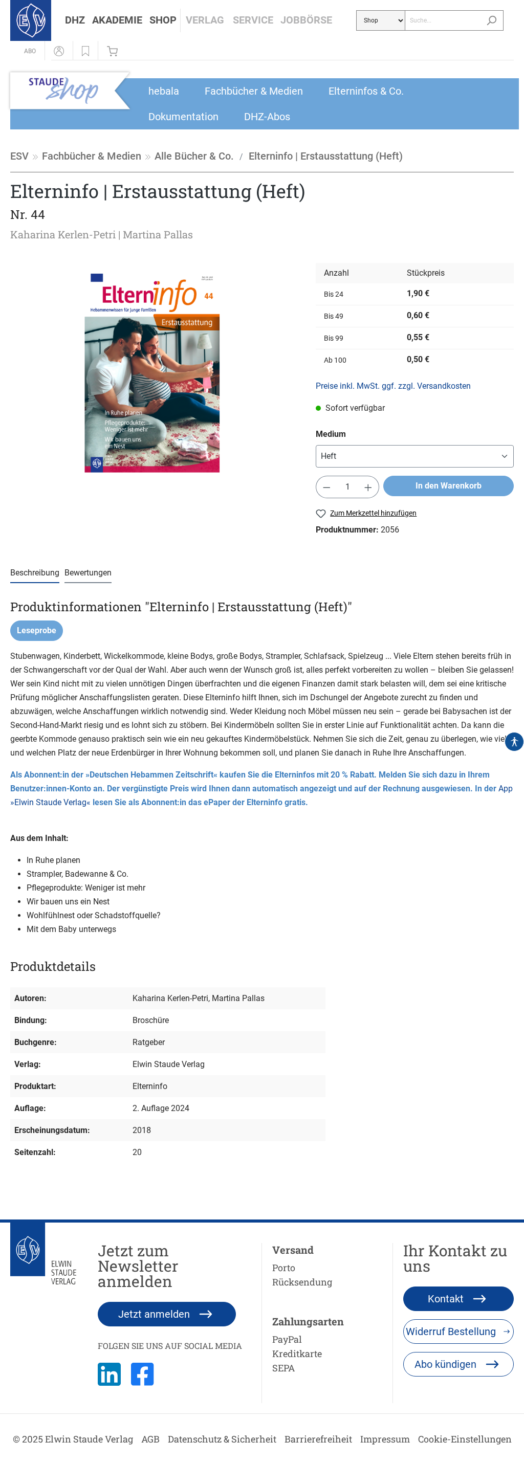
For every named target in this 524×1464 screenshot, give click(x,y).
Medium (331, 434)
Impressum (385, 1439)
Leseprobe (36, 630)
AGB (150, 1439)
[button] (75, 20)
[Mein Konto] (59, 50)
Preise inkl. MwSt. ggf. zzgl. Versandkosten (393, 386)
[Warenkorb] (115, 50)
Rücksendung (302, 1282)
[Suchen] (491, 20)
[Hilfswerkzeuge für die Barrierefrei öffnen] (514, 741)
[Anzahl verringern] (326, 487)
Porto (283, 1267)
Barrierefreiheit (318, 1439)
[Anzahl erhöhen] (368, 487)
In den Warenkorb (449, 486)
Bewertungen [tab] (88, 573)
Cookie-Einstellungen (465, 1439)
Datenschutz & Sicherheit (222, 1439)
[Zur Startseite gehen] (30, 20)
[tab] (34, 573)
